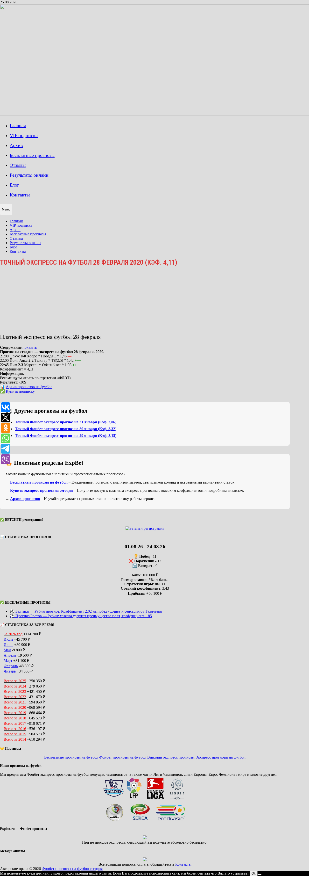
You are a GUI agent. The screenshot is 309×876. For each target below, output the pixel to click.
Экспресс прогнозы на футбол (221, 757)
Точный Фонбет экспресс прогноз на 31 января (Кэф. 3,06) (65, 422)
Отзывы (18, 165)
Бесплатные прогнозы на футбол (39, 482)
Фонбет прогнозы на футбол (122, 757)
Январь (10, 671)
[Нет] (259, 874)
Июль (8, 639)
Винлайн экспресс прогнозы (171, 757)
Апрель (10, 655)
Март (8, 661)
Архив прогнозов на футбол (29, 387)
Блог (14, 185)
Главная (18, 125)
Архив (16, 145)
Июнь (8, 645)
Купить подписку (20, 391)
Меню (6, 209)
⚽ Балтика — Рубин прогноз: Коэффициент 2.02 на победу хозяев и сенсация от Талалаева (86, 611)
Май (7, 650)
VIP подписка (24, 135)
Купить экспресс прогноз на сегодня (41, 490)
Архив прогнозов (25, 499)
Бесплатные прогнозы (32, 155)
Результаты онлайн (29, 175)
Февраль (11, 666)
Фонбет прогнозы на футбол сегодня (72, 869)
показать (29, 347)
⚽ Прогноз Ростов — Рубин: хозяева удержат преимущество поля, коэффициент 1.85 (81, 616)
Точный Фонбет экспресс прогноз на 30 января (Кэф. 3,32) (65, 429)
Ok (254, 873)
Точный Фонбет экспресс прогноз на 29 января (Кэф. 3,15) (65, 436)
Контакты (20, 194)
